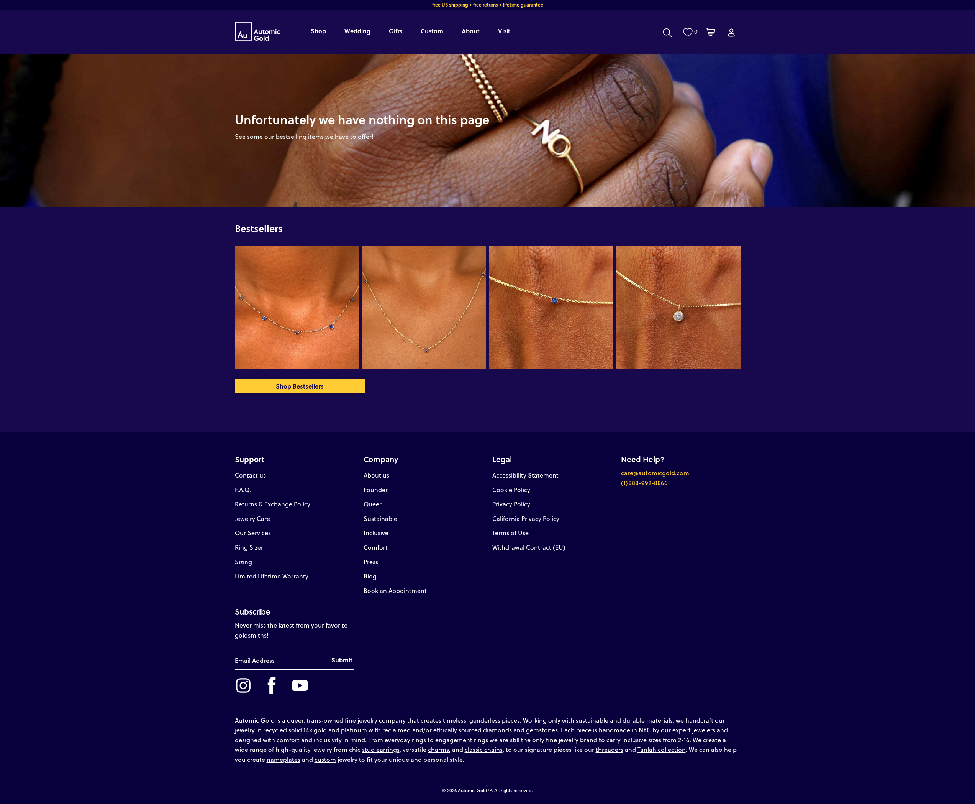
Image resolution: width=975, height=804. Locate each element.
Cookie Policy (511, 489)
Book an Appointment (395, 590)
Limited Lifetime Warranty (271, 576)
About (471, 30)
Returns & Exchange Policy (272, 503)
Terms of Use (510, 532)
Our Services (253, 532)
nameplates (283, 759)
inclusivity (328, 739)
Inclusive (376, 532)
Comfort (376, 547)
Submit (341, 660)
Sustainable (380, 518)
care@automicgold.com (655, 472)
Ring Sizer (249, 547)
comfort (288, 739)
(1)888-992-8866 (644, 482)
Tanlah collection (661, 749)
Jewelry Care (252, 518)
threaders (609, 749)
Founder (376, 489)
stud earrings (381, 749)
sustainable (592, 720)
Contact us (250, 475)
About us (376, 475)
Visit (504, 30)
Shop (318, 30)
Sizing (243, 561)
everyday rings (405, 739)
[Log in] (731, 32)
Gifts (395, 30)
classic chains (484, 749)
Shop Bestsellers (300, 386)
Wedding (357, 30)
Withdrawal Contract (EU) (528, 547)
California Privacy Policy (525, 518)
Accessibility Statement (525, 475)
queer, (296, 720)
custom (325, 759)
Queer (373, 503)
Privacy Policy (511, 503)
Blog (370, 576)
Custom (432, 30)
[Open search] (667, 32)
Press (371, 561)
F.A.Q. (243, 489)
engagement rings (461, 739)
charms (438, 749)
